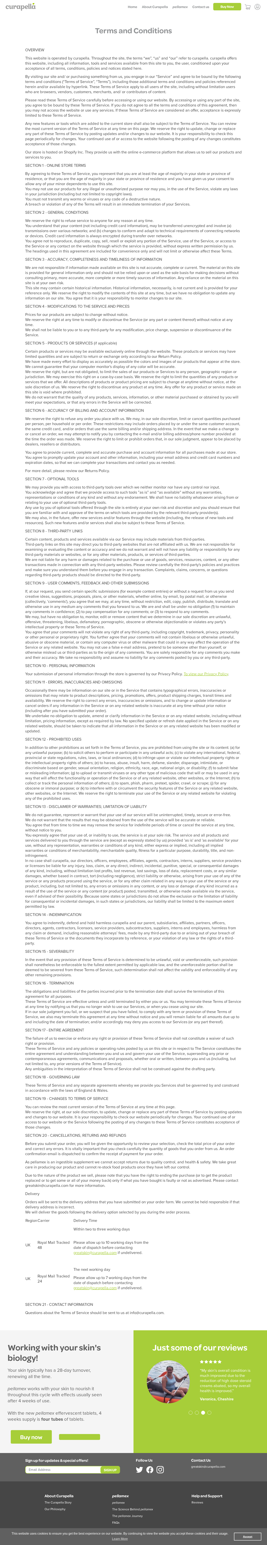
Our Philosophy (55, 1509)
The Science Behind (132, 1509)
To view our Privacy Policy (206, 674)
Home (132, 7)
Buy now (31, 1436)
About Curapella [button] (155, 7)
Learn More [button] (120, 1538)
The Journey (127, 1516)
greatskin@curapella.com (95, 1252)
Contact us (200, 7)
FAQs (115, 1523)
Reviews (197, 1502)
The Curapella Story (58, 1502)
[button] (180, 7)
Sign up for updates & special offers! (56, 1460)
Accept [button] (247, 1536)
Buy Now (227, 6)
